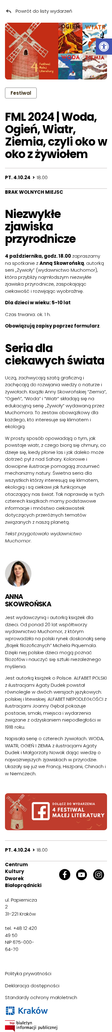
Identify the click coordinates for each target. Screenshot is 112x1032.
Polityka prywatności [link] (28, 973)
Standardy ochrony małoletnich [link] (41, 997)
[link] (104, 46)
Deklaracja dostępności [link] (32, 985)
